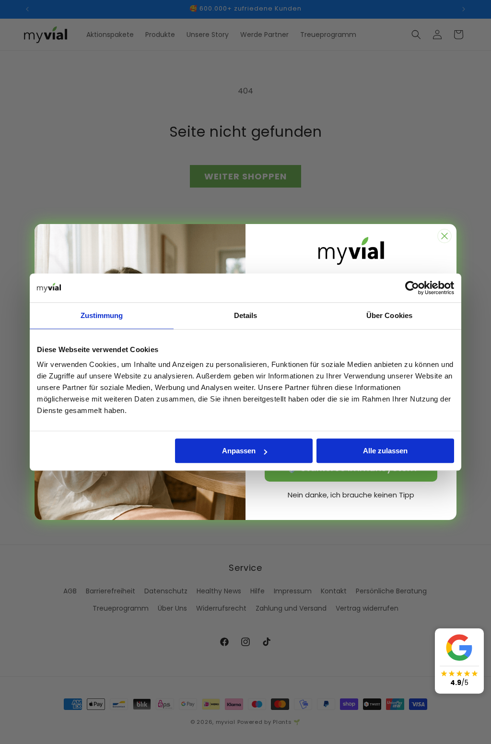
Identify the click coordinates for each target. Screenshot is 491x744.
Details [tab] (245, 315)
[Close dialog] (444, 236)
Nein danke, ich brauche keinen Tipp (351, 495)
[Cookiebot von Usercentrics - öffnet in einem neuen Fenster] (412, 288)
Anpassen (239, 451)
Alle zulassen (385, 451)
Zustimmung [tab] (102, 315)
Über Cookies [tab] (389, 315)
